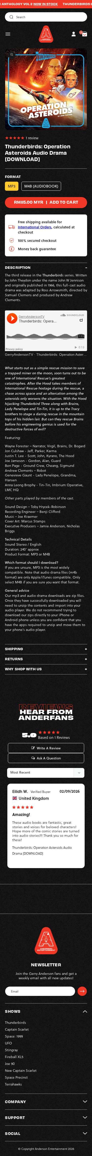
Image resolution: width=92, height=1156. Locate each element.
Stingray (11, 1049)
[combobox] (46, 17)
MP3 (11, 186)
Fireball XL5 (14, 1056)
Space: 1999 (14, 1036)
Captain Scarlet (17, 1029)
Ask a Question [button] (49, 758)
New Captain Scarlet (21, 1070)
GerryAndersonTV (19, 354)
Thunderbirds (15, 1022)
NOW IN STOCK (36, 3)
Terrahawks (13, 1084)
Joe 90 (10, 1063)
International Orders (35, 227)
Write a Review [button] (49, 748)
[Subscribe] (82, 991)
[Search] (10, 17)
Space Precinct (16, 1077)
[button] (8, 34)
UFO (8, 1043)
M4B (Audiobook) (41, 186)
